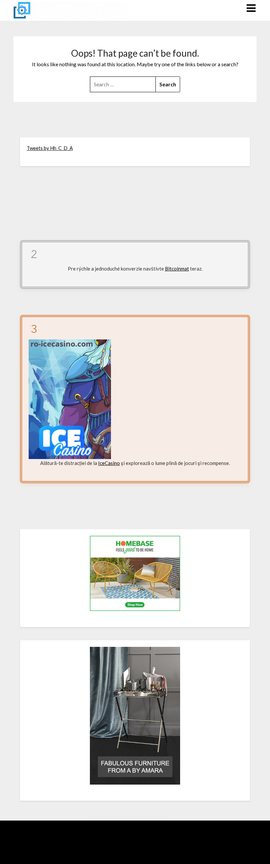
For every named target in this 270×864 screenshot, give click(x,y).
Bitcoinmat (177, 269)
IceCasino (109, 463)
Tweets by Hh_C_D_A (50, 148)
